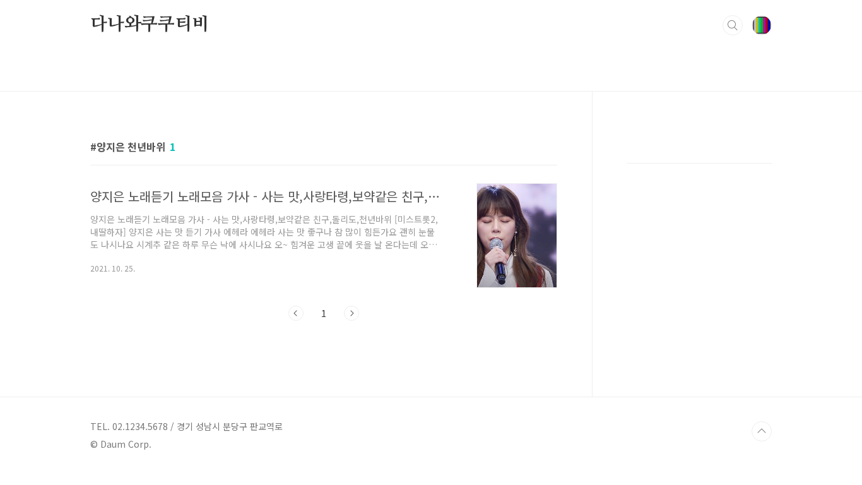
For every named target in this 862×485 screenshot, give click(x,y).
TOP (762, 431)
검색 (732, 25)
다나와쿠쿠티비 (149, 24)
